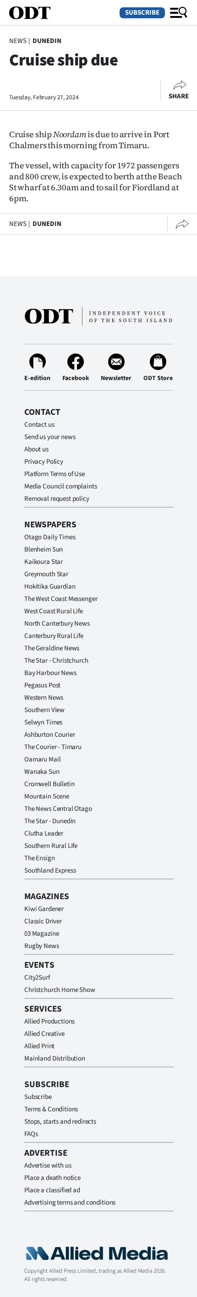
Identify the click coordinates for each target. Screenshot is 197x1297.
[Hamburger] (179, 13)
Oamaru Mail (42, 759)
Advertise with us (47, 1165)
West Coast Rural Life (53, 611)
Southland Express (50, 870)
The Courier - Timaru (53, 747)
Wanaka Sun (42, 772)
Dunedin (47, 41)
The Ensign (39, 858)
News (17, 41)
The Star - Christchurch (56, 660)
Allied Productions (49, 1021)
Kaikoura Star (43, 562)
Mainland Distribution (54, 1058)
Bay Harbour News (50, 673)
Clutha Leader (43, 833)
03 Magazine (41, 933)
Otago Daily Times (49, 537)
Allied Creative (44, 1034)
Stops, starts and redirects (60, 1121)
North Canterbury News (57, 623)
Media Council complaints (60, 486)
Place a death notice (52, 1178)
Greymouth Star (46, 574)
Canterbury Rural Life (53, 636)
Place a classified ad (52, 1190)
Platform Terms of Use (54, 474)
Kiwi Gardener (44, 909)
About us (36, 449)
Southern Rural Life (50, 846)
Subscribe (142, 12)
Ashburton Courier (49, 735)
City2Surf (37, 977)
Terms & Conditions (51, 1109)
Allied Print (39, 1046)
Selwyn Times (43, 722)
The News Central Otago (58, 809)
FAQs (31, 1134)
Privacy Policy (43, 461)
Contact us (39, 424)
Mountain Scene (46, 796)
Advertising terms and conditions (69, 1202)
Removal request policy (56, 499)
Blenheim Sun (43, 549)
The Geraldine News (51, 648)
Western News (43, 697)
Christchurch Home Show (59, 990)
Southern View (44, 710)
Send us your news (49, 437)
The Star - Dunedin (50, 821)
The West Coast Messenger (60, 599)
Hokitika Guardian (49, 586)
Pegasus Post (42, 685)
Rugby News (41, 946)
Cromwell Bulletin (49, 784)
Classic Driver (43, 921)
